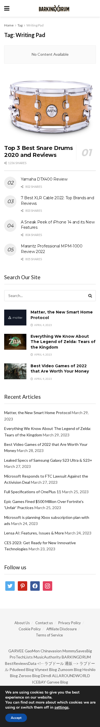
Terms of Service (49, 635)
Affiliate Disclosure (61, 629)
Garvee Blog (57, 682)
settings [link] (61, 707)
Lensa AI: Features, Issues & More (34, 533)
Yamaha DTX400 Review (44, 179)
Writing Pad (35, 25)
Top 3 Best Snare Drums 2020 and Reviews (38, 151)
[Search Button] (90, 295)
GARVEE (16, 650)
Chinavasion (51, 650)
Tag (20, 25)
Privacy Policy (69, 623)
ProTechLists (21, 657)
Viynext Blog (46, 669)
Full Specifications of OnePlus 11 (32, 491)
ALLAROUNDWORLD (71, 675)
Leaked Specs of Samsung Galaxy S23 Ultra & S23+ (48, 460)
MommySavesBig (77, 650)
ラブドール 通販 (58, 663)
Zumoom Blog (70, 669)
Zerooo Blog (29, 675)
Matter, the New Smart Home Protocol (37, 412)
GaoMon (32, 650)
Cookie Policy (30, 629)
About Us (22, 623)
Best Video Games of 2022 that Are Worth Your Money (60, 368)
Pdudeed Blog (21, 669)
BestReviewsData (20, 663)
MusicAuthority (47, 657)
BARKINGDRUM (76, 657)
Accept (16, 718)
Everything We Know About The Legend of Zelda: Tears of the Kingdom (63, 342)
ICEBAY (39, 682)
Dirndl (46, 675)
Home (9, 25)
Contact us (44, 623)
